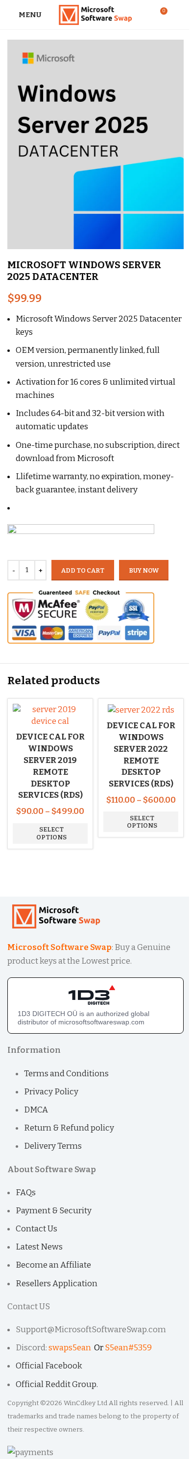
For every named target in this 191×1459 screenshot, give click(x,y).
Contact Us (36, 1229)
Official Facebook (50, 1366)
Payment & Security (54, 1210)
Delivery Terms (53, 1146)
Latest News (39, 1247)
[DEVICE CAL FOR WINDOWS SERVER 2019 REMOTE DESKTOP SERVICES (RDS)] (50, 715)
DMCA (36, 1110)
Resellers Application (56, 1283)
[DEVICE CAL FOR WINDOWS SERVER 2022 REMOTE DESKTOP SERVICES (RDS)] (141, 709)
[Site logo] (96, 14)
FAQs (26, 1192)
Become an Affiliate (53, 1265)
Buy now (144, 570)
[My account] (180, 14)
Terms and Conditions (66, 1073)
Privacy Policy (51, 1092)
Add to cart (82, 570)
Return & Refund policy (69, 1128)
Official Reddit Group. (57, 1384)
